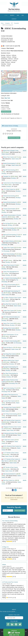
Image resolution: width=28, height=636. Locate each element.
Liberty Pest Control (8, 323)
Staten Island (5, 154)
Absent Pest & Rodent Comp (10, 150)
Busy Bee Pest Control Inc (10, 304)
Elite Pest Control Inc (9, 480)
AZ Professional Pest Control (10, 582)
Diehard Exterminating (9, 196)
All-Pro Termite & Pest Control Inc (12, 446)
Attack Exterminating (9, 254)
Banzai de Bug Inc (8, 347)
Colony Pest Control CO (9, 265)
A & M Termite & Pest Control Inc (12, 420)
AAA (4, 260)
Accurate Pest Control (9, 401)
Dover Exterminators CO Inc (10, 334)
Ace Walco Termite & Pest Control (12, 297)
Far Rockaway (5, 251)
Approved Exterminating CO (10, 234)
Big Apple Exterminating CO (10, 367)
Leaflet (14, 91)
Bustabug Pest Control (9, 328)
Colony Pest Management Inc (11, 271)
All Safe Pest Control (9, 439)
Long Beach (5, 357)
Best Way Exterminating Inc (10, 373)
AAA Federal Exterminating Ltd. (11, 317)
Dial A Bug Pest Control (9, 354)
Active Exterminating (8, 228)
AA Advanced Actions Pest (10, 433)
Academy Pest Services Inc (10, 394)
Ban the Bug (6, 223)
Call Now (14, 633)
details (24, 150)
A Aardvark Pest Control (9, 407)
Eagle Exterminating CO (9, 388)
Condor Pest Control (8, 247)
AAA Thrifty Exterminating (10, 414)
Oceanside (16, 23)
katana (4, 564)
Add (18, 15)
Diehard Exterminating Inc (10, 202)
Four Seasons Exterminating (9, 520)
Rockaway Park (13, 383)
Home (5, 15)
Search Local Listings (19, 510)
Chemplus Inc (7, 176)
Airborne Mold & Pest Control (11, 360)
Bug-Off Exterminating (9, 170)
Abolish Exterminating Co (10, 163)
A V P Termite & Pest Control (10, 452)
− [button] (3, 74)
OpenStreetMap (19, 91)
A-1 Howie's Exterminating (10, 278)
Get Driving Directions (6, 111)
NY (12, 23)
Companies (7, 23)
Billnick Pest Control (8, 157)
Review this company (14, 137)
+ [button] (3, 72)
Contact (14, 19)
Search (12, 15)
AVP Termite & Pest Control (10, 467)
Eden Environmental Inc (9, 474)
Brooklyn (4, 173)
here (21, 118)
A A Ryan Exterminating (9, 284)
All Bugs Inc (5, 547)
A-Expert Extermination (9, 208)
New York (7, 98)
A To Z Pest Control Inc (9, 189)
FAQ (23, 15)
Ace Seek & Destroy (8, 241)
